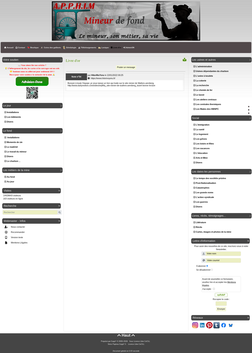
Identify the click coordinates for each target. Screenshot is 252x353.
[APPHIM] (126, 21)
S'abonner (201, 266)
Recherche (32, 205)
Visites (32, 190)
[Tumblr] (216, 325)
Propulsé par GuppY (109, 341)
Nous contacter (17, 227)
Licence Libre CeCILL (136, 344)
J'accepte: (207, 289)
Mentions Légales (18, 243)
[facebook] (223, 325)
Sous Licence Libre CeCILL (140, 341)
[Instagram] (195, 325)
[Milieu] (248, 110)
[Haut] (248, 106)
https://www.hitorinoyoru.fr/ (103, 78)
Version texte (16, 237)
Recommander (17, 232)
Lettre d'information (221, 240)
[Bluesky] (230, 325)
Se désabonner (203, 270)
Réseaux (221, 317)
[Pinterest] (209, 325)
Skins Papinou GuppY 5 (117, 344)
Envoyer (221, 309)
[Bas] (248, 113)
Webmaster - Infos (32, 220)
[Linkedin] (202, 325)
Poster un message (126, 67)
